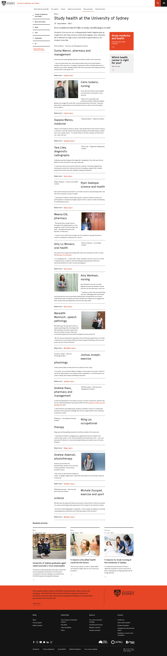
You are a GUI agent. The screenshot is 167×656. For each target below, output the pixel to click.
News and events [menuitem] (40, 22)
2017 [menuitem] (36, 32)
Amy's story (68, 269)
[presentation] (49, 554)
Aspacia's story (69, 141)
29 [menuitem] (35, 43)
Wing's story (68, 448)
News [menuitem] (36, 27)
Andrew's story (69, 484)
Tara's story (68, 176)
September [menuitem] (38, 38)
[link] (41, 620)
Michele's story (69, 517)
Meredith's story (70, 348)
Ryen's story (68, 208)
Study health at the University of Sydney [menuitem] (39, 49)
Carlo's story (68, 113)
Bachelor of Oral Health (64, 255)
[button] (158, 3)
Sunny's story (68, 75)
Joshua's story (69, 381)
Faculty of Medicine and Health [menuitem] (41, 15)
